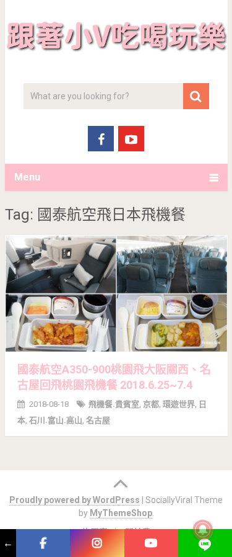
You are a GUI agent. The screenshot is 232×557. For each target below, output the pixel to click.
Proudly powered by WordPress (74, 500)
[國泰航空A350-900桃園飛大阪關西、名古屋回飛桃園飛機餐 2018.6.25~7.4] (116, 293)
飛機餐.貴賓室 (113, 404)
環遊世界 (179, 404)
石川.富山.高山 (55, 420)
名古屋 (98, 420)
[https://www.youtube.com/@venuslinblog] (151, 543)
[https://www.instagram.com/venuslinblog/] (97, 543)
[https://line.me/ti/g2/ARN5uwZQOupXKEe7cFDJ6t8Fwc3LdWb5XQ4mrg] (205, 543)
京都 (151, 404)
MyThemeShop (121, 513)
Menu (27, 177)
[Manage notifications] (203, 530)
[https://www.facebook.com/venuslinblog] (43, 543)
